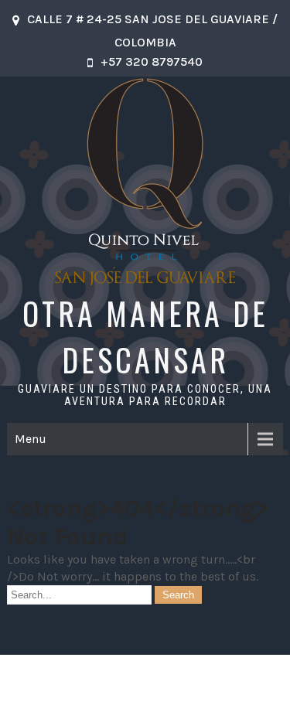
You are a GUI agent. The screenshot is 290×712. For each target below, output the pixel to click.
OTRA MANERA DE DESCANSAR (145, 336)
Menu (30, 438)
